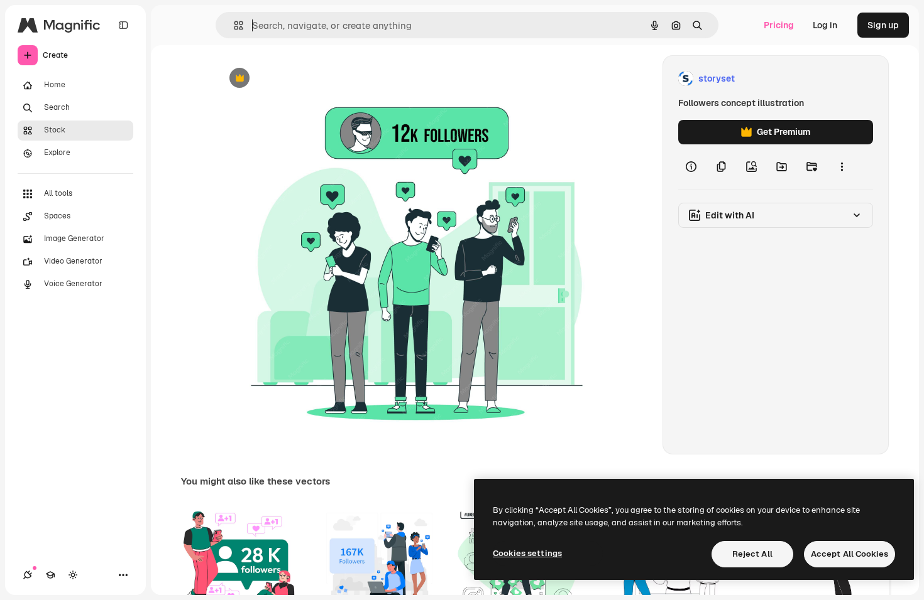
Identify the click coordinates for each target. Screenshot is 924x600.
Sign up (883, 25)
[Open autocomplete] (233, 25)
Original (297, 79)
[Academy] (50, 575)
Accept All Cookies (849, 554)
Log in (825, 25)
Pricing (779, 25)
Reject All (752, 554)
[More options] (841, 166)
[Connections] (28, 575)
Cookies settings (527, 553)
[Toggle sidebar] (123, 25)
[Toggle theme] (73, 575)
